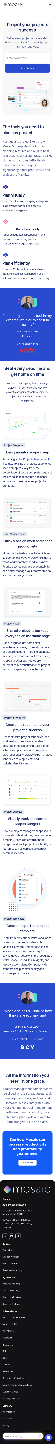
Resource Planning (11, 1283)
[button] (50, 4)
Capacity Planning (10, 1290)
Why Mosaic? (8, 1412)
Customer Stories (10, 1391)
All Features (7, 1371)
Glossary (6, 1364)
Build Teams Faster (11, 1263)
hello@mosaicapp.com (14, 1204)
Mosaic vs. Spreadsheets (13, 1317)
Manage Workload (11, 1256)
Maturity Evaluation (11, 1398)
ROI (4, 1351)
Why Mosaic (8, 1331)
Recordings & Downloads (13, 1378)
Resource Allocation (11, 1297)
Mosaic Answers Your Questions (17, 1385)
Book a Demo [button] (27, 1162)
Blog (4, 1358)
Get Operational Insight (13, 1270)
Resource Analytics (11, 1304)
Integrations (7, 1337)
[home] (12, 4)
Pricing (5, 1425)
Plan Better (7, 1250)
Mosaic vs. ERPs (9, 1324)
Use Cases (7, 1418)
